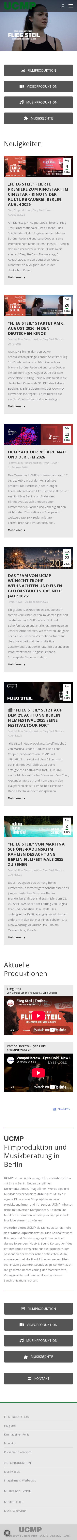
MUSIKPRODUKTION (17, 1491)
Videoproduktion (41, 86)
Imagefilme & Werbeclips (20, 1480)
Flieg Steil (38, 210)
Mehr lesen (15, 277)
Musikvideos (12, 1471)
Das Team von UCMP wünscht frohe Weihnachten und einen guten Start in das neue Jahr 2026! (35, 586)
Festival (12, 339)
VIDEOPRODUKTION (17, 1463)
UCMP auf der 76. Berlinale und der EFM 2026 (37, 454)
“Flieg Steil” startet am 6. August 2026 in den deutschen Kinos (36, 328)
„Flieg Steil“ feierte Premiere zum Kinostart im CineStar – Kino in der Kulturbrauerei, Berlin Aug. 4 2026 (38, 194)
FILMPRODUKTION (16, 1417)
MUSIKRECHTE (13, 1502)
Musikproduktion (41, 102)
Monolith (9, 1443)
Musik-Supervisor (15, 1511)
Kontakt (42, 1378)
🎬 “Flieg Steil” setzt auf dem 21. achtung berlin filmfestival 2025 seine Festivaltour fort (35, 717)
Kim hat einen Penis (16, 1434)
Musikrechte (41, 118)
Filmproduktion (41, 70)
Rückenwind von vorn (17, 1452)
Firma (46, 463)
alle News (64, 1108)
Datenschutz (29, 1535)
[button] (7, 1533)
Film (10, 210)
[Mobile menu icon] (70, 6)
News (48, 210)
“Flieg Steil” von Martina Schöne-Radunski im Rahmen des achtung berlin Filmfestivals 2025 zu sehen (36, 854)
